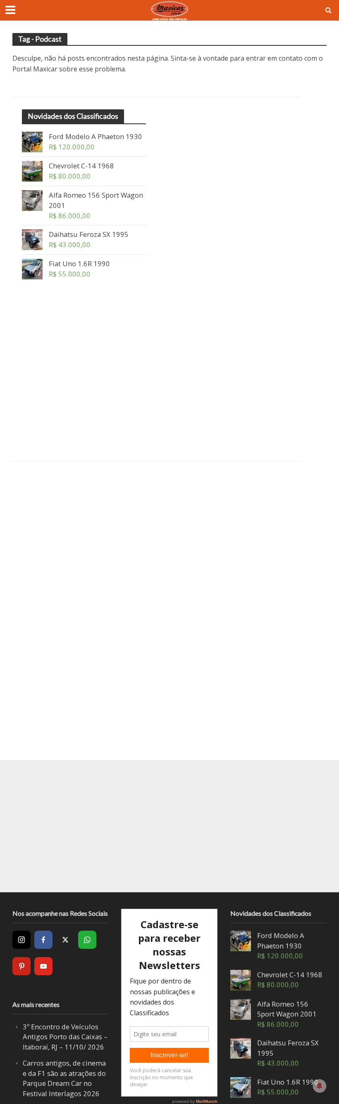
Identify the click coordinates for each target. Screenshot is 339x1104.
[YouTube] (43, 966)
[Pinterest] (21, 966)
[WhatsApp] (87, 940)
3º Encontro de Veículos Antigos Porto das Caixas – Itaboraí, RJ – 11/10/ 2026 (65, 1037)
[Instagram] (21, 940)
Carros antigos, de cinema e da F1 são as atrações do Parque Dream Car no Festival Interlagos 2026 (64, 1078)
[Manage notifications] (319, 1085)
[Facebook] (43, 940)
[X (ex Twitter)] (65, 940)
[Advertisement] (84, 378)
